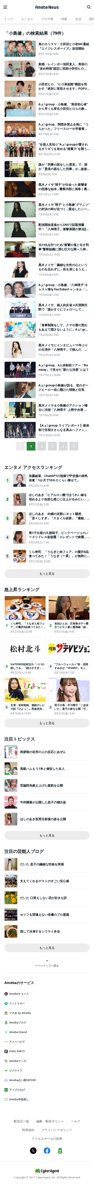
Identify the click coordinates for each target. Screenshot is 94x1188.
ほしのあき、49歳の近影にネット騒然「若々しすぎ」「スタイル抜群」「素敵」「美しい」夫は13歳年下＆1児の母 (58, 518)
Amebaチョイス (19, 994)
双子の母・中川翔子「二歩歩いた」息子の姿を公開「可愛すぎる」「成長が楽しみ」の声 (71, 710)
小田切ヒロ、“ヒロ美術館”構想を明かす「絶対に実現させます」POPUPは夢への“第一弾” (63, 88)
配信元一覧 (21, 1121)
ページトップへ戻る (47, 965)
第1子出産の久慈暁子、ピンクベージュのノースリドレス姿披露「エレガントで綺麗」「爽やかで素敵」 (59, 537)
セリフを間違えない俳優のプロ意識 (44, 914)
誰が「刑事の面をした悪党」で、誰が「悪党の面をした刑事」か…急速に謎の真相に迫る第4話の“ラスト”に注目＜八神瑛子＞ (63, 170)
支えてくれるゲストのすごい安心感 (44, 881)
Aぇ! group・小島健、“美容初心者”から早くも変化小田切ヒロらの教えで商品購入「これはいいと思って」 (63, 108)
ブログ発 (47, 19)
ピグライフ (15, 1070)
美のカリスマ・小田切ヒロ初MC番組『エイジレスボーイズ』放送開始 (63, 46)
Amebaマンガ (17, 1061)
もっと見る (47, 573)
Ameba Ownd (18, 1032)
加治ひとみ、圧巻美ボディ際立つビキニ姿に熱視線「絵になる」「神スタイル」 (71, 627)
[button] (74, 446)
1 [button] (31, 446)
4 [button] (63, 446)
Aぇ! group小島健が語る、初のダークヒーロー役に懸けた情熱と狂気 (63, 387)
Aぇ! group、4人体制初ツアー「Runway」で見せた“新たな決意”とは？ (63, 367)
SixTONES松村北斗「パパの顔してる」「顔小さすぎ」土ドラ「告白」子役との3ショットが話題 (27, 669)
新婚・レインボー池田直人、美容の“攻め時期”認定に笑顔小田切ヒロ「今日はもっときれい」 (62, 68)
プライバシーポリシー (57, 1130)
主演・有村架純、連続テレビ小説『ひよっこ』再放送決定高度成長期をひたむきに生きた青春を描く (27, 710)
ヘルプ (75, 1121)
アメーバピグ (17, 1042)
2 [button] (42, 446)
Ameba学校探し (19, 1099)
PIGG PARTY (17, 1051)
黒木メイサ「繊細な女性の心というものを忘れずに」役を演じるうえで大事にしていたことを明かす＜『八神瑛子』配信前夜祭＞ (62, 271)
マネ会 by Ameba (20, 1013)
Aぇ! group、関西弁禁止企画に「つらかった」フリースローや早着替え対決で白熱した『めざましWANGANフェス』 (63, 130)
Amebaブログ (17, 1022)
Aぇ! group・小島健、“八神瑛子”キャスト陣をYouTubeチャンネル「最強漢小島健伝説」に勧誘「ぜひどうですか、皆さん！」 (63, 291)
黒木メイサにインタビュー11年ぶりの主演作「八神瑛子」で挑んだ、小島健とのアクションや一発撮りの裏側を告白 (63, 351)
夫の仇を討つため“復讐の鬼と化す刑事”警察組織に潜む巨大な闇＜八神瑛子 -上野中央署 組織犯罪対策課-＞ (63, 249)
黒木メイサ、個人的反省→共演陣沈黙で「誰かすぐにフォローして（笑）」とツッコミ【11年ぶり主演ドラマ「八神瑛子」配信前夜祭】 (63, 311)
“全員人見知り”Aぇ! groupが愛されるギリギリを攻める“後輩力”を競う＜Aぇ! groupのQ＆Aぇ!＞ (63, 148)
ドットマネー (17, 1003)
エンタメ (27, 19)
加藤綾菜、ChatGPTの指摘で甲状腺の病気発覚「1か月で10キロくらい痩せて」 (58, 478)
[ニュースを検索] (88, 7)
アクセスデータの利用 (47, 1139)
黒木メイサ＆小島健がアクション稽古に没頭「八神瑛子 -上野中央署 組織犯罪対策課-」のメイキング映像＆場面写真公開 (63, 411)
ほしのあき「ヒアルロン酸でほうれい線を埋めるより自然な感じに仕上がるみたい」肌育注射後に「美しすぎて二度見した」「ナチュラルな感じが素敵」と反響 (58, 501)
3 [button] (52, 446)
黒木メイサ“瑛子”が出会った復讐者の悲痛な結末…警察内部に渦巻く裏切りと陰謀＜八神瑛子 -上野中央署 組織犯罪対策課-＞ (62, 190)
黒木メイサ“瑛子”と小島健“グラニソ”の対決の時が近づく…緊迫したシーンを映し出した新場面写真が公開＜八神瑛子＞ (64, 210)
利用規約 (28, 1130)
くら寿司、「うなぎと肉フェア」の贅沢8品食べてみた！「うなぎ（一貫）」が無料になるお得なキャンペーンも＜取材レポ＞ (59, 556)
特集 (64, 19)
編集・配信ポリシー (50, 1121)
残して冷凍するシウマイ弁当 (40, 931)
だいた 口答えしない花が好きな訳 (43, 898)
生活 (78, 19)
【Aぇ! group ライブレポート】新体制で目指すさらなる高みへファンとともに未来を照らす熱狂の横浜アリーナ (63, 431)
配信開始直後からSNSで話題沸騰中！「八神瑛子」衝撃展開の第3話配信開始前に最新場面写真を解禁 (63, 229)
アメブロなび (17, 1090)
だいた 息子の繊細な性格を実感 (42, 864)
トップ (8, 19)
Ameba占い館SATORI (22, 1080)
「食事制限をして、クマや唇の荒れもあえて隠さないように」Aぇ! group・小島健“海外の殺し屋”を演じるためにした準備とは (63, 331)
